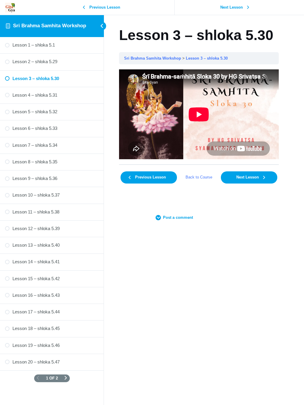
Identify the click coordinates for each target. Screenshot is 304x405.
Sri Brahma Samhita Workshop (49, 25)
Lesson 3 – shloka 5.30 (207, 58)
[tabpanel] (199, 114)
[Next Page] (66, 378)
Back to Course (199, 177)
